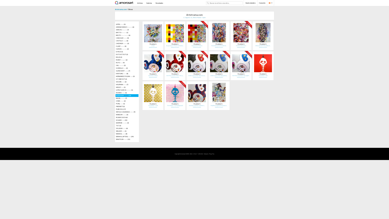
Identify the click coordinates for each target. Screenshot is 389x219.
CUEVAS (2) (122, 49)
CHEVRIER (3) (122, 43)
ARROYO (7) (122, 30)
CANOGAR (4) (122, 38)
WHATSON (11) (123, 139)
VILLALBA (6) (122, 128)
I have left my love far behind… (219, 45)
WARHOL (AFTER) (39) (125, 136)
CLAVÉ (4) (121, 46)
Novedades (159, 3)
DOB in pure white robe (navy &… (197, 75)
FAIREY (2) (121, 60)
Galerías (149, 3)
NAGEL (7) (121, 98)
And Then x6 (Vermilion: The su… (175, 75)
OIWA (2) (121, 101)
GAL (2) (121, 65)
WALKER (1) (121, 131)
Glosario (206, 154)
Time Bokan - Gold (153, 105)
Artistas (140, 3)
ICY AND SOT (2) (121, 79)
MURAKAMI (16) (123, 95)
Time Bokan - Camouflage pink (175, 105)
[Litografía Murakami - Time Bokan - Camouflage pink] (175, 93)
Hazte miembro (250, 3)
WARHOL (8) (121, 134)
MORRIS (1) (121, 93)
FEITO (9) (120, 62)
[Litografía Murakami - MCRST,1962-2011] (240, 33)
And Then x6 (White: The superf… (241, 75)
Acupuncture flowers (197, 45)
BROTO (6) (123, 35)
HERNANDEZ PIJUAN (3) (125, 76)
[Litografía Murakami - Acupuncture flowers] (197, 33)
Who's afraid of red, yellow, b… (263, 45)
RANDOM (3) (122, 114)
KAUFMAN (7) (122, 84)
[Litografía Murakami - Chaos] (153, 33)
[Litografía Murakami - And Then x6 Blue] (153, 63)
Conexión (262, 3)
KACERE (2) (121, 82)
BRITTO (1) (122, 32)
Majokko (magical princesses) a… (219, 105)
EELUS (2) (119, 57)
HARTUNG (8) (122, 73)
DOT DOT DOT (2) (122, 54)
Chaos (153, 45)
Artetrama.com (121, 9)
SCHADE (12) (121, 120)
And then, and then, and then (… (197, 105)
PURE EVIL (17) (121, 109)
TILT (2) (118, 125)
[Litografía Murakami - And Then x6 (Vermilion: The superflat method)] (175, 63)
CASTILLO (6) (122, 41)
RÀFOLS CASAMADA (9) (125, 112)
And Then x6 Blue (153, 75)
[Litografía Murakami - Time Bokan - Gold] (153, 93)
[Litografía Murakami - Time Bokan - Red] (263, 63)
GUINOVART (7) (123, 71)
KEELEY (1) (121, 87)
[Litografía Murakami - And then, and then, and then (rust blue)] (197, 93)
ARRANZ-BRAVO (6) (125, 27)
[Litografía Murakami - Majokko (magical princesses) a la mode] (219, 93)
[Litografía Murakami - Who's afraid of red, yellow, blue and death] (263, 33)
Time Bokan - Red (263, 75)
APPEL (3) (121, 24)
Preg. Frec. (211, 154)
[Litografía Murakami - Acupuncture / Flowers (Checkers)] (175, 33)
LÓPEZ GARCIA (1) (124, 90)
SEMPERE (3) (122, 123)
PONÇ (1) (120, 104)
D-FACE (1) (119, 52)
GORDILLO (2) (122, 68)
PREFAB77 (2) (120, 106)
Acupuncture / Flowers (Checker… (175, 45)
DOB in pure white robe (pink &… (219, 75)
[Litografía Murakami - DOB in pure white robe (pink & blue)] (219, 63)
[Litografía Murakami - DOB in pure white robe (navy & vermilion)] (197, 63)
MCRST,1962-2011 (241, 45)
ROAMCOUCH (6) (122, 117)
